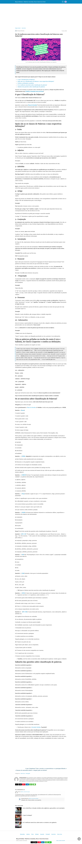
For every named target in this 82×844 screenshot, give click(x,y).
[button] (16, 784)
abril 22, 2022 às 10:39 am (33, 798)
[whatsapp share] (31, 785)
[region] (41, 15)
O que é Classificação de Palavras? (26, 79)
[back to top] (79, 838)
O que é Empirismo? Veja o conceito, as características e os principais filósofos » (46, 768)
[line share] (34, 785)
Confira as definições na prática (26, 83)
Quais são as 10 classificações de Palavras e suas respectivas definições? (36, 81)
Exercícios (24, 28)
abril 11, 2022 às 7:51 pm (25, 791)
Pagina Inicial (17, 28)
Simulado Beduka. (36, 727)
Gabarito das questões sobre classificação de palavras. (31, 86)
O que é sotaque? (27, 815)
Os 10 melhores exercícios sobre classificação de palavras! (32, 85)
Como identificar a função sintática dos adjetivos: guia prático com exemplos (43, 808)
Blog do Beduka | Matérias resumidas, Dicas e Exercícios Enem (30, 2)
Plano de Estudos (31, 407)
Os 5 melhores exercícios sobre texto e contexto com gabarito (39, 822)
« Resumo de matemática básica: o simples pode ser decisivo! (31, 770)
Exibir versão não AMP (60, 840)
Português (28, 773)
